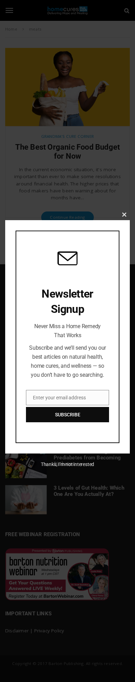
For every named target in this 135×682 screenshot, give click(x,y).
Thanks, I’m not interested (67, 464)
